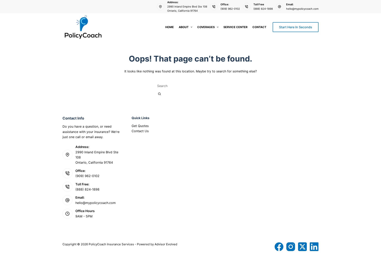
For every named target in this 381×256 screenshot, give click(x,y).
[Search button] (159, 94)
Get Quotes (140, 126)
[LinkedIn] (314, 246)
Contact (259, 27)
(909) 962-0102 (230, 8)
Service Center (235, 27)
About (184, 27)
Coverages (206, 27)
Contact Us (140, 131)
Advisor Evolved (166, 244)
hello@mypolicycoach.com (302, 8)
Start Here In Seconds (295, 27)
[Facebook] (279, 246)
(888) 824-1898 (263, 8)
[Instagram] (290, 246)
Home (169, 27)
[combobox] (190, 86)
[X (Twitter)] (302, 246)
